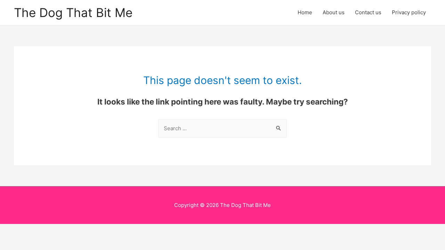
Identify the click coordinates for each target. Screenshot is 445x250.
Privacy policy (409, 12)
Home (305, 12)
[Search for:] (222, 128)
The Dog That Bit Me (73, 12)
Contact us (368, 12)
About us (334, 12)
